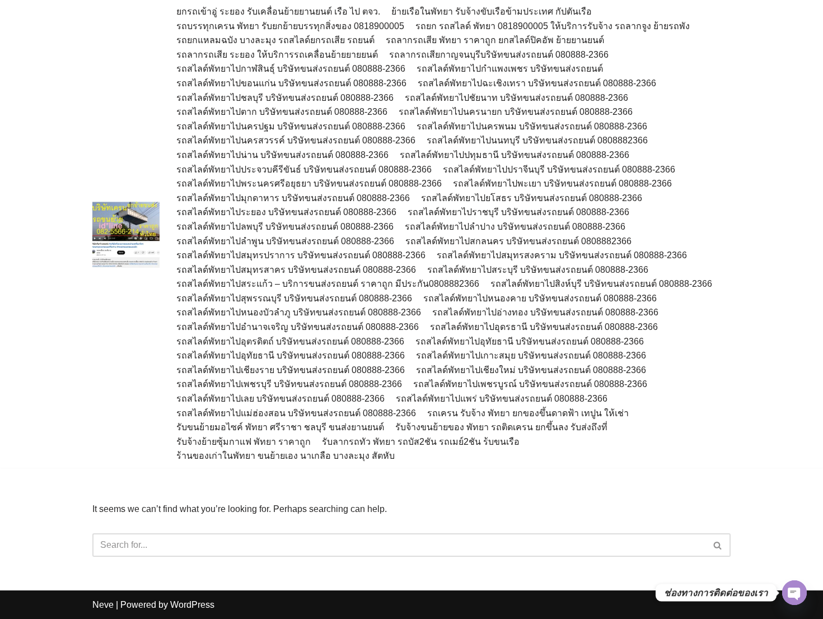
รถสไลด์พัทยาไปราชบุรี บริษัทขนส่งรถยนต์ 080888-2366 (518, 212)
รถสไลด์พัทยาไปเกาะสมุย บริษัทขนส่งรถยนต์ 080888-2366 (531, 355)
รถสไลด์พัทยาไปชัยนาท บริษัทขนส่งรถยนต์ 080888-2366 (516, 98)
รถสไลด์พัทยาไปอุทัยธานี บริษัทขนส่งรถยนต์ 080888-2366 (529, 341)
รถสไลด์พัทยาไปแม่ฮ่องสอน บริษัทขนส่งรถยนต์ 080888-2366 (296, 413)
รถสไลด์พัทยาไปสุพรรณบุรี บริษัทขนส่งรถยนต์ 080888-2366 (294, 298)
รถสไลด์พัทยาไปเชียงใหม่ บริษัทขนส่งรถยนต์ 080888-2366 (531, 370)
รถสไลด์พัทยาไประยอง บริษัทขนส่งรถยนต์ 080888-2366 (286, 212)
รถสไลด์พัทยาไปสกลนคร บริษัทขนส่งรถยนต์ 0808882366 (518, 241)
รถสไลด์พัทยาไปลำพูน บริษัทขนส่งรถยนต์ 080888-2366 (285, 241)
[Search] (718, 545)
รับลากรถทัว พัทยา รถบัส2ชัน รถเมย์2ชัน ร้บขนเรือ (421, 441)
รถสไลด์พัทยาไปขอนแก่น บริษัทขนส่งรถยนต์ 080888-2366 (291, 83)
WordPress (192, 604)
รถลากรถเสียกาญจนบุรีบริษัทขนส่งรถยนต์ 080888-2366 (499, 54)
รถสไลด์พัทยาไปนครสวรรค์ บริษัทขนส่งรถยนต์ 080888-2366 (295, 140)
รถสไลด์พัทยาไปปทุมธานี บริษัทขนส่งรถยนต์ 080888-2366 (514, 155)
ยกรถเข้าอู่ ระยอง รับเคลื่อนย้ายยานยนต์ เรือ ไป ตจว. (278, 11)
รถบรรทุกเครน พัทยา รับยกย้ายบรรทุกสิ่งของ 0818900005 (290, 26)
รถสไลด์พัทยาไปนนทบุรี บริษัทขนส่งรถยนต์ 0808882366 (537, 140)
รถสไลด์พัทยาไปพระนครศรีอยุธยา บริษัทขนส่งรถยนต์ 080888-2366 (309, 183)
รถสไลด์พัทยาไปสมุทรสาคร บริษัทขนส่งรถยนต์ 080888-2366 (296, 269)
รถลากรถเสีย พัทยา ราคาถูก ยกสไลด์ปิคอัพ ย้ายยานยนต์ (495, 40)
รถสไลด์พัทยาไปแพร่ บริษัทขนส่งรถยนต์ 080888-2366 (501, 398)
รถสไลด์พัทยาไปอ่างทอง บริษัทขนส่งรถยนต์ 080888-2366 (545, 312)
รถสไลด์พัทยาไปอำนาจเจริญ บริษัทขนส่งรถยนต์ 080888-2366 (297, 327)
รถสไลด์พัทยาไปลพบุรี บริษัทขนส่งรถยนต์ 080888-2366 (285, 226)
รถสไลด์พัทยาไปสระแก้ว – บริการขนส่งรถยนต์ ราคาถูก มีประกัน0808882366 (327, 283)
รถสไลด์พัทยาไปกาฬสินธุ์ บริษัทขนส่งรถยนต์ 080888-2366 (290, 68)
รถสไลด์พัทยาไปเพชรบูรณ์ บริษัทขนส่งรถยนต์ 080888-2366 (530, 384)
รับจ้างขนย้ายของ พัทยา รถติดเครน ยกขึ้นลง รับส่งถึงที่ (501, 427)
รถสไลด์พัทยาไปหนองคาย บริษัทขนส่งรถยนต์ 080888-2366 (540, 298)
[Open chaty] (794, 592)
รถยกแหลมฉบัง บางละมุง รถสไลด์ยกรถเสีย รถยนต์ (275, 40)
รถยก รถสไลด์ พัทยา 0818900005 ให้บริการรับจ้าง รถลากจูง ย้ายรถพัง (553, 26)
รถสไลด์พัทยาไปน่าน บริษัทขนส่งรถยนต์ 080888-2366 (282, 155)
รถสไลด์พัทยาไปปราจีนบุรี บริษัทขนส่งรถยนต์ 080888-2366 (559, 169)
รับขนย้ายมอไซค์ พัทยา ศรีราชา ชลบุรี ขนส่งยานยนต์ (280, 427)
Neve (103, 604)
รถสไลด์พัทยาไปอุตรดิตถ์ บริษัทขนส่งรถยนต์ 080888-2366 (290, 341)
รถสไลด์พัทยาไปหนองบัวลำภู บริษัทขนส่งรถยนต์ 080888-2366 (298, 312)
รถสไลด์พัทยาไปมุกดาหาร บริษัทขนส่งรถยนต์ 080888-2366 (293, 198)
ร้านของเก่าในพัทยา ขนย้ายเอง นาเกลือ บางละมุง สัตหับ (285, 455)
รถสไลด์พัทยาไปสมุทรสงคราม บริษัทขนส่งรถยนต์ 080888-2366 (562, 255)
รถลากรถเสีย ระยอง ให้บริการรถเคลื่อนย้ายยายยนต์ (277, 54)
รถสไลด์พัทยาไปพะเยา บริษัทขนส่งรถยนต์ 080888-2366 (562, 183)
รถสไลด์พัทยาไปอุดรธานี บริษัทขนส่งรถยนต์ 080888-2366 (544, 327)
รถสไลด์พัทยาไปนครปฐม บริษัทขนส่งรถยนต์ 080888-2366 (290, 126)
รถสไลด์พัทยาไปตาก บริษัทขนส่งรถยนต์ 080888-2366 (281, 112)
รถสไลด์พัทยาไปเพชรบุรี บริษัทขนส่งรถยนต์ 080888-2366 (289, 384)
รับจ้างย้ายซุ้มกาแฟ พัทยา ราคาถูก (243, 441)
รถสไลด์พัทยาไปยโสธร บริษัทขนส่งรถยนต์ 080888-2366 (531, 198)
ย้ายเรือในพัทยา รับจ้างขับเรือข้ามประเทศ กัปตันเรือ (491, 11)
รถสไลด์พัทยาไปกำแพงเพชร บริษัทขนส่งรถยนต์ (510, 68)
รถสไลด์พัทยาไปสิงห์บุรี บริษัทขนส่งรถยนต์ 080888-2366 (601, 283)
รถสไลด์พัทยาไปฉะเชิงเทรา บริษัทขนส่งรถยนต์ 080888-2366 (537, 83)
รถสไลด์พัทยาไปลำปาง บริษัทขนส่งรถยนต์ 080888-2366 (515, 226)
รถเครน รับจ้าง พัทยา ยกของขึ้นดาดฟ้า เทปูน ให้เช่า (528, 413)
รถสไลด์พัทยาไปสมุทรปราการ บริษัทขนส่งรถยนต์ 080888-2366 (300, 255)
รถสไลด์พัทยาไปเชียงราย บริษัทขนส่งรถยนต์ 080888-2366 (290, 370)
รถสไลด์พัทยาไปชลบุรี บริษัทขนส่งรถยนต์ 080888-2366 (285, 98)
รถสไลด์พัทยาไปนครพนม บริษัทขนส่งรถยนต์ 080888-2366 (532, 126)
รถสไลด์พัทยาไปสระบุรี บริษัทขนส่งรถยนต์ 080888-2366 (537, 269)
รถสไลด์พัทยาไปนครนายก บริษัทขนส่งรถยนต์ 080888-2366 (516, 112)
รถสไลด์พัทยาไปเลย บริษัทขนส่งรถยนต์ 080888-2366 (280, 398)
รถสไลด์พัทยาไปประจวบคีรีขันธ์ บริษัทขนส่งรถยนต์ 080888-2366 (304, 169)
